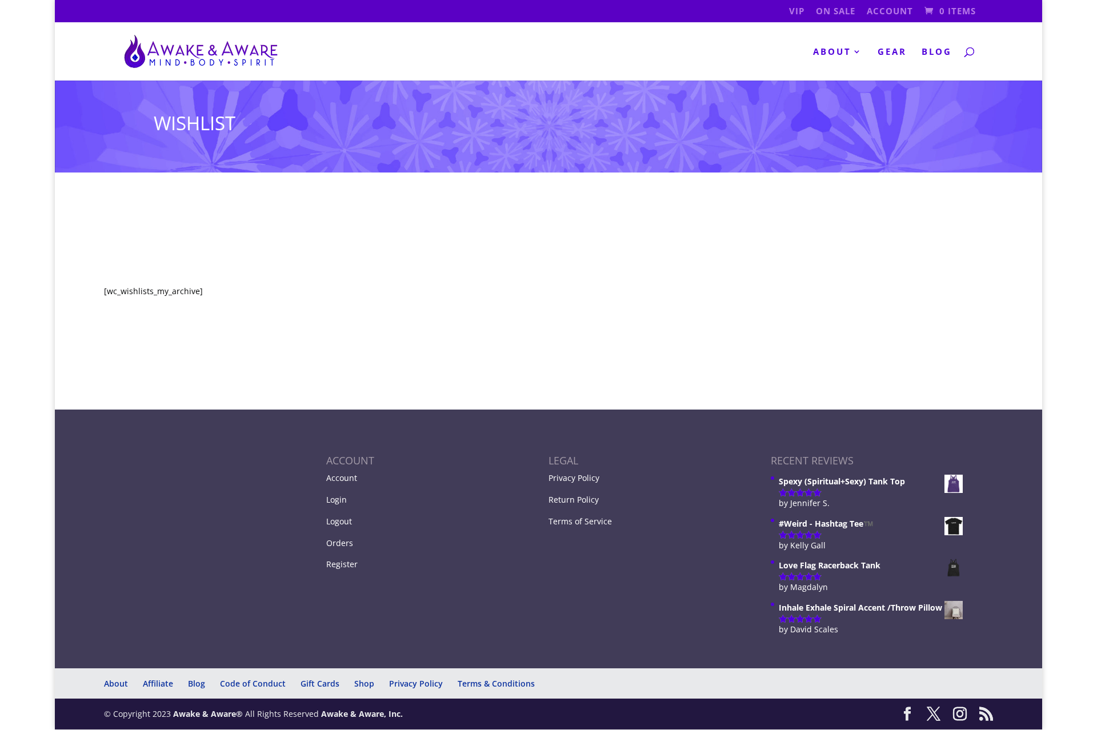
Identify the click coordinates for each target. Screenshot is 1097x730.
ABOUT (832, 52)
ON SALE (835, 12)
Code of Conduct (253, 683)
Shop (364, 683)
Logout (339, 521)
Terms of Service (580, 521)
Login (336, 499)
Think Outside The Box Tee (121, 692)
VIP (796, 12)
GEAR (892, 52)
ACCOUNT (890, 12)
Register (342, 564)
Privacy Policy (573, 477)
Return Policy (573, 499)
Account (341, 477)
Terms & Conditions (496, 683)
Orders (339, 543)
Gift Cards (320, 683)
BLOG (937, 52)
